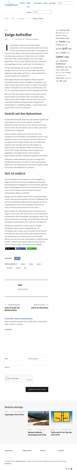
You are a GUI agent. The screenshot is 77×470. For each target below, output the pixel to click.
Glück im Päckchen (39, 306)
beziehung (63, 30)
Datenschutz (27, 450)
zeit (25, 268)
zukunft (65, 81)
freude (31, 264)
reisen (58, 70)
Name (7, 358)
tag (60, 72)
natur (70, 67)
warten (18, 268)
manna (57, 61)
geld (66, 45)
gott (65, 48)
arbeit (57, 30)
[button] (10, 248)
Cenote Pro (46, 461)
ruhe (62, 70)
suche (57, 72)
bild (57, 33)
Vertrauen (68, 72)
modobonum (61, 64)
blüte (64, 33)
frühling (58, 45)
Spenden (38, 3)
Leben (59, 56)
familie (67, 38)
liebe (66, 57)
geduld (39, 264)
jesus (63, 52)
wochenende (68, 78)
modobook (60, 67)
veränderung (59, 75)
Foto (57, 42)
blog (60, 33)
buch (67, 33)
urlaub (63, 72)
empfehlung (64, 35)
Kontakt (52, 3)
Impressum (9, 450)
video (64, 75)
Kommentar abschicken (37, 389)
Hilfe (70, 49)
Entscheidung (60, 38)
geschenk (9, 268)
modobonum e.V (20, 461)
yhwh (57, 81)
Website (7, 367)
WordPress (8, 463)
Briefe (22, 3)
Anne (6, 39)
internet (58, 53)
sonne (66, 70)
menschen (64, 61)
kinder (68, 53)
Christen (58, 35)
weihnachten (60, 78)
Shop (45, 3)
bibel (68, 30)
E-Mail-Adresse (33, 358)
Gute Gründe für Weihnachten (12, 307)
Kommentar (9, 329)
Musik (66, 67)
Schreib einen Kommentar (32, 39)
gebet (63, 45)
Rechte (42, 450)
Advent (23, 264)
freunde (68, 42)
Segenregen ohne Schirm (14, 415)
